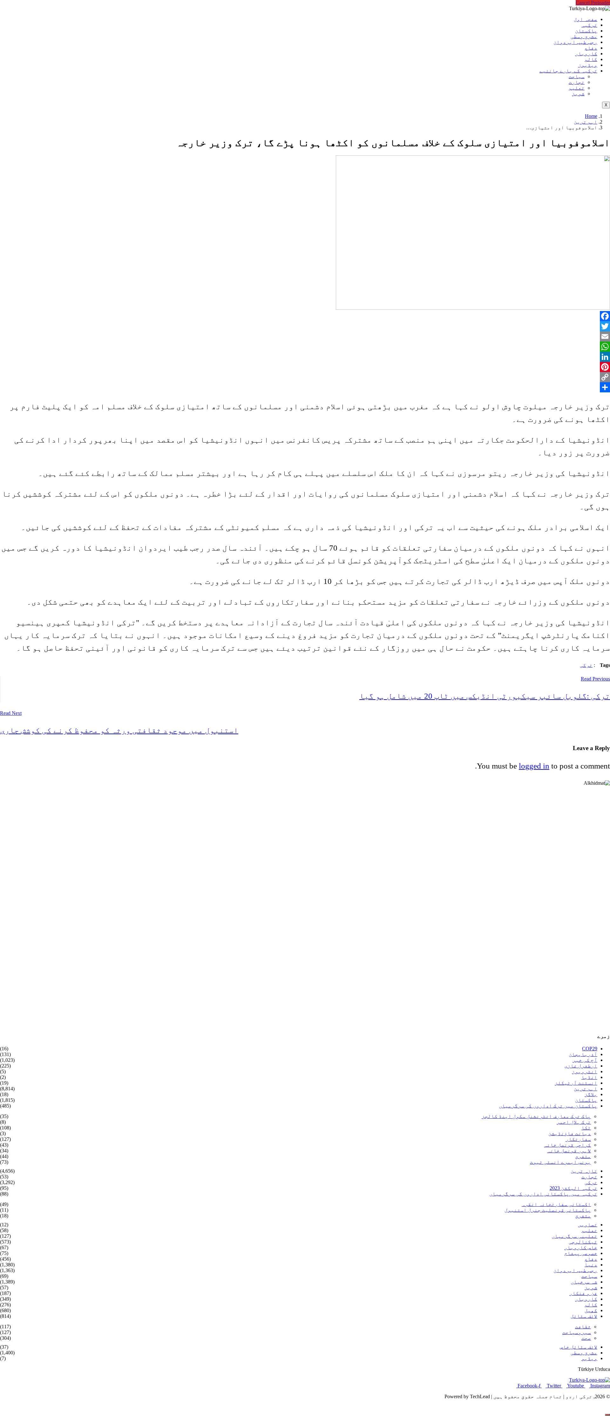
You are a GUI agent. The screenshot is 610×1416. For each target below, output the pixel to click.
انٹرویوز (584, 1071)
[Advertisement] (419, 906)
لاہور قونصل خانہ (569, 1150)
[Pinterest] (305, 367)
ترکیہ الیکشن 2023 (573, 1188)
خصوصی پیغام (580, 1253)
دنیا (591, 1264)
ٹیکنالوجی (583, 1241)
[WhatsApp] (305, 347)
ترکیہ (589, 25)
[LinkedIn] (305, 357)
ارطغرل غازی (580, 1065)
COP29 (589, 1048)
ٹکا (586, 1127)
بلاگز (591, 1094)
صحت (586, 1338)
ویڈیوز (587, 65)
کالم (591, 59)
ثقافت (583, 1326)
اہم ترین (585, 122)
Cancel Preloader (593, 2)
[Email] (305, 336)
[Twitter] (305, 326)
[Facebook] (305, 316)
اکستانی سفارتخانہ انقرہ (556, 1204)
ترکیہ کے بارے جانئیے (568, 70)
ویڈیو (589, 1358)
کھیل (591, 1310)
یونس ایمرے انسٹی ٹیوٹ (560, 1162)
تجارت (577, 82)
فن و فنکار (583, 1293)
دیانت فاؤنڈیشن (569, 1133)
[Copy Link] (305, 377)
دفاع (591, 48)
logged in (534, 766)
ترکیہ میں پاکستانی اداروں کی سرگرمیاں (543, 1193)
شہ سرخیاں (584, 1281)
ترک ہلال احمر (574, 1122)
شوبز (578, 93)
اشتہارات (17, 1407)
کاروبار (586, 53)
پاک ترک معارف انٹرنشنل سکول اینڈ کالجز (536, 1116)
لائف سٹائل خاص (578, 1347)
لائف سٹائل (584, 1316)
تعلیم (577, 88)
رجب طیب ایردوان (575, 42)
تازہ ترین (584, 1171)
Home (591, 116)
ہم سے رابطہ (56, 1407)
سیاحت (577, 76)
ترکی (586, 665)
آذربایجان (583, 1054)
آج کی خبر (585, 1060)
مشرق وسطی (584, 36)
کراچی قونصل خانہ (567, 1145)
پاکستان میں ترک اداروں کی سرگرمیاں (548, 1105)
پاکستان (586, 30)
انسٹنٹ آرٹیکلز (576, 1083)
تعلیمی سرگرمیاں (574, 1236)
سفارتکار (578, 1139)
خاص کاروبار (580, 1247)
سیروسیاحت (576, 1332)
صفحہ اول (585, 19)
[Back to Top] (607, 1415)
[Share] (305, 387)
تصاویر (587, 1224)
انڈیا (589, 1077)
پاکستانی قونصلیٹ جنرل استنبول (548, 1210)
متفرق (583, 1156)
